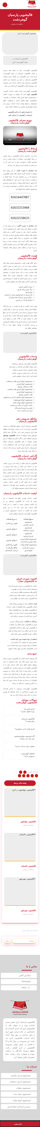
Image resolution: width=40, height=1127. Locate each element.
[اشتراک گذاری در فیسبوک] (24, 772)
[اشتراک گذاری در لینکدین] (23, 776)
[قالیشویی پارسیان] (32, 4)
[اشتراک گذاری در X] (20, 772)
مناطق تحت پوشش (28, 825)
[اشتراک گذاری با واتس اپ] (19, 776)
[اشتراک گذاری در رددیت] (32, 776)
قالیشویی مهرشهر (9, 435)
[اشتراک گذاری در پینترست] (36, 776)
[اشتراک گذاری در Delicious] (28, 776)
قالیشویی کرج (32, 94)
